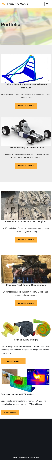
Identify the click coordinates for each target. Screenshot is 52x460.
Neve (15, 457)
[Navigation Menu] (47, 4)
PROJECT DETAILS (26, 106)
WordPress (34, 457)
